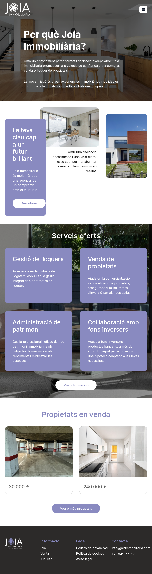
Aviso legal (84, 559)
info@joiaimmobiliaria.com (129, 548)
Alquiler (46, 559)
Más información (76, 385)
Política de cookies (90, 553)
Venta (44, 553)
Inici (43, 548)
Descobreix (29, 203)
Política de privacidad (92, 548)
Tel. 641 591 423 (124, 554)
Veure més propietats (76, 508)
